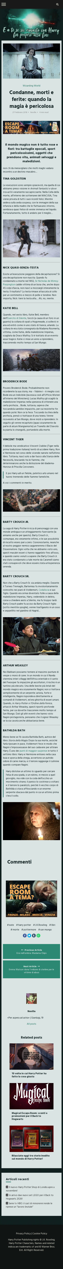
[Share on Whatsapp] (38, 935)
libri (53, 925)
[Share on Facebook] (25, 935)
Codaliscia (44, 590)
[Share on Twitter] (29, 935)
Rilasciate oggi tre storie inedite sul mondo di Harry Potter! (31, 1157)
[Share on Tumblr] (34, 935)
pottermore (29, 929)
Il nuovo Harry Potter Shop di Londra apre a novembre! (30, 1188)
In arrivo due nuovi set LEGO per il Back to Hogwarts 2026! (29, 1196)
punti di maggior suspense (33, 751)
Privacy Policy (23, 1233)
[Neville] (31, 998)
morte (16, 929)
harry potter (24, 925)
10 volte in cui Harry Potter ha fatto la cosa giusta (29, 1074)
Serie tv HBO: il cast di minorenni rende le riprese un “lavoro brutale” (29, 1205)
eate (11, 925)
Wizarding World (31, 85)
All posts (31, 1024)
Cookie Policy (39, 1233)
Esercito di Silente (16, 318)
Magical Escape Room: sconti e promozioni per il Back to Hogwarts (29, 1116)
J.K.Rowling (41, 925)
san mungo (46, 929)
